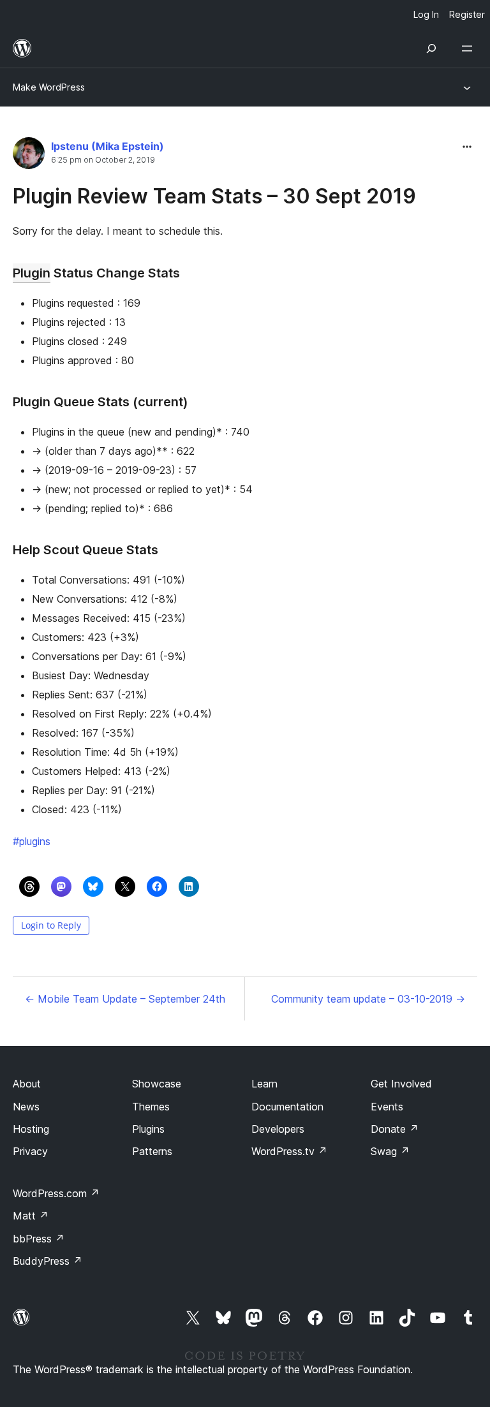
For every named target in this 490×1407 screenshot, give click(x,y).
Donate (395, 1129)
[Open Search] (431, 48)
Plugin (31, 273)
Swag (390, 1151)
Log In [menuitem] (426, 14)
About (27, 1083)
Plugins (148, 1129)
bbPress (38, 1238)
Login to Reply (51, 925)
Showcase (156, 1083)
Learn (264, 1083)
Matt (30, 1215)
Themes (151, 1106)
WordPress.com (56, 1193)
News (26, 1106)
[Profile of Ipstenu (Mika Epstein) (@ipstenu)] (29, 156)
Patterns (152, 1151)
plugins (31, 841)
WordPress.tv (289, 1151)
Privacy (30, 1151)
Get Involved (401, 1083)
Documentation (287, 1106)
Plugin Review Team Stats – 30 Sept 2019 (214, 196)
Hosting (31, 1129)
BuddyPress (47, 1261)
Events (387, 1106)
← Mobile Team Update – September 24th (125, 998)
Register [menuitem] (467, 14)
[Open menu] (469, 48)
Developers (277, 1129)
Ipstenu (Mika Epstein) (107, 146)
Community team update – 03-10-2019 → (368, 998)
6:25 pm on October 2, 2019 (103, 160)
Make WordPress (49, 87)
